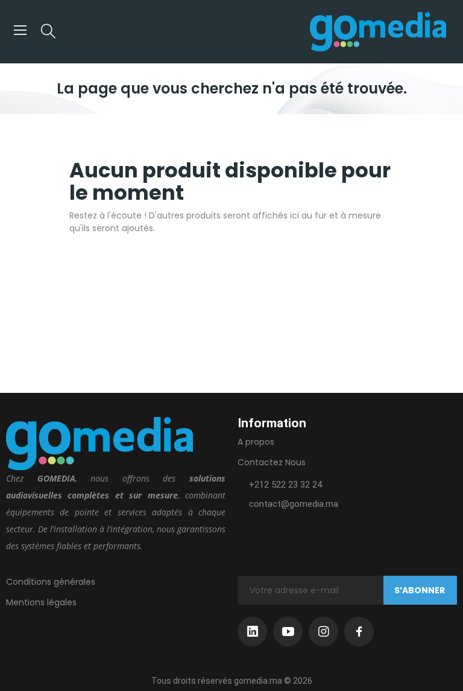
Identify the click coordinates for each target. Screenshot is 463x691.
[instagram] (323, 631)
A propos (256, 442)
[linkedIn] (252, 631)
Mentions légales (41, 602)
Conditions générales (50, 582)
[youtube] (288, 631)
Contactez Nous (272, 462)
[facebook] (359, 631)
